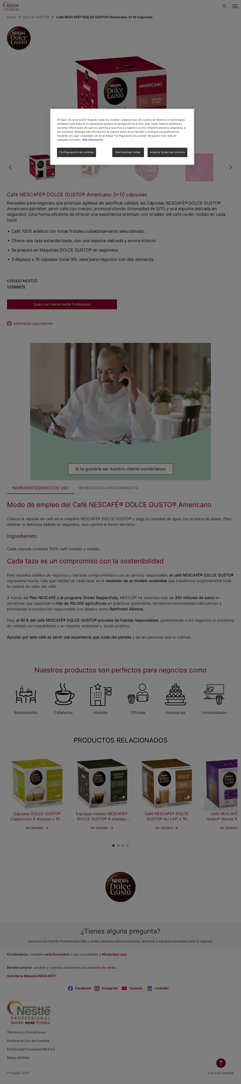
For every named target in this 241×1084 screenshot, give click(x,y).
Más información (92, 139)
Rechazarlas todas (128, 152)
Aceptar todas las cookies (167, 152)
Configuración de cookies (76, 152)
